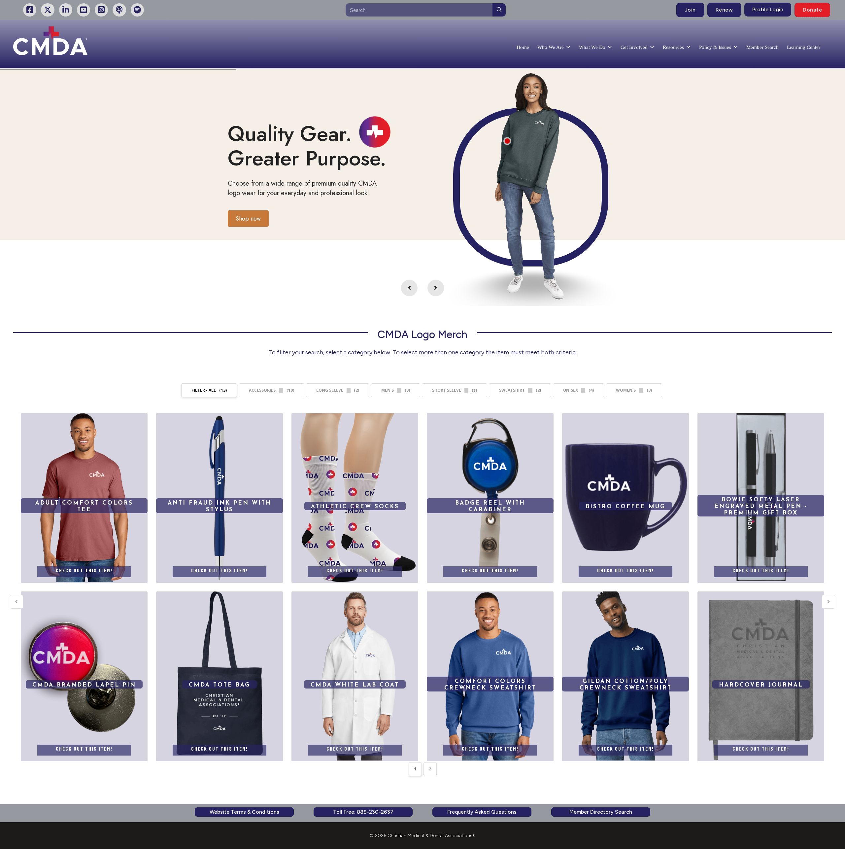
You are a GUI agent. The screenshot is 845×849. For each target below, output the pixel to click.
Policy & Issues (715, 47)
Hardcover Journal (760, 676)
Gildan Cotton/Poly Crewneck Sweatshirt (625, 676)
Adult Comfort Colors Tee (84, 497)
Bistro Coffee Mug (625, 497)
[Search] (499, 10)
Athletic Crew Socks (354, 497)
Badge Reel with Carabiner (490, 497)
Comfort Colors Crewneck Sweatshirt (490, 676)
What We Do (592, 47)
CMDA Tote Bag (219, 676)
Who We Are (550, 47)
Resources (673, 47)
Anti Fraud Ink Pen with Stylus (219, 497)
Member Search (762, 47)
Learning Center (803, 47)
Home (523, 47)
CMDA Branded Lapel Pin (84, 676)
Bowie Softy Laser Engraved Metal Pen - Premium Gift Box (760, 506)
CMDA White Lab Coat (354, 676)
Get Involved (634, 47)
